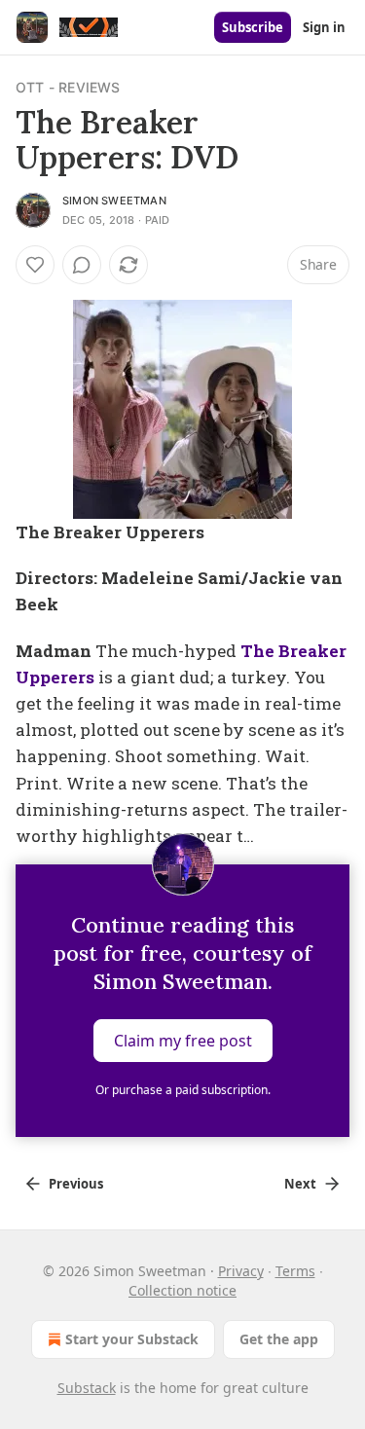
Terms (295, 1271)
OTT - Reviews (68, 87)
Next (300, 1183)
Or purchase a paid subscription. (183, 1089)
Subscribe (252, 27)
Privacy (241, 1271)
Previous (76, 1183)
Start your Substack (132, 1339)
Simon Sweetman (114, 200)
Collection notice (182, 1290)
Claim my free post (183, 1040)
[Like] (35, 264)
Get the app (278, 1339)
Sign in (324, 27)
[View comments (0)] (81, 264)
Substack (86, 1387)
